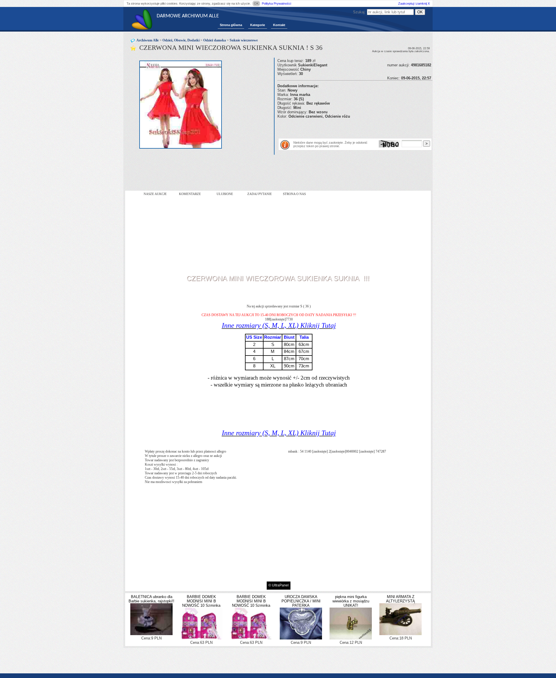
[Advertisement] (345, 127)
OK (256, 3)
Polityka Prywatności (276, 3)
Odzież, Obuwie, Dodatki (181, 40)
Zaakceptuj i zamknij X (414, 3)
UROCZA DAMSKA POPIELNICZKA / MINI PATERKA (301, 601)
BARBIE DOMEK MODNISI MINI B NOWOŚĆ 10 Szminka (201, 601)
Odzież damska (214, 40)
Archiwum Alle (147, 40)
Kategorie (257, 25)
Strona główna (231, 25)
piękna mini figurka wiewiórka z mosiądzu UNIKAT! (350, 601)
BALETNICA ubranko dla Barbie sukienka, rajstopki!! (151, 599)
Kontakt (279, 25)
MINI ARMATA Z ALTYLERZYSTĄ (400, 599)
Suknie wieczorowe (244, 40)
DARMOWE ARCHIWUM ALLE (188, 16)
